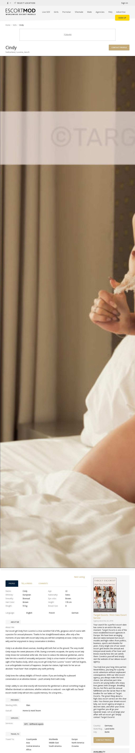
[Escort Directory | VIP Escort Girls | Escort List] (20, 11)
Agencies (100, 12)
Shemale (79, 12)
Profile (12, 583)
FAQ (110, 12)
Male (89, 12)
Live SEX (46, 12)
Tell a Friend (26, 583)
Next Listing (79, 577)
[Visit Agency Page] (104, 594)
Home (8, 25)
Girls (56, 12)
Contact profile (119, 47)
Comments (43, 583)
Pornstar (66, 12)
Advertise (121, 12)
